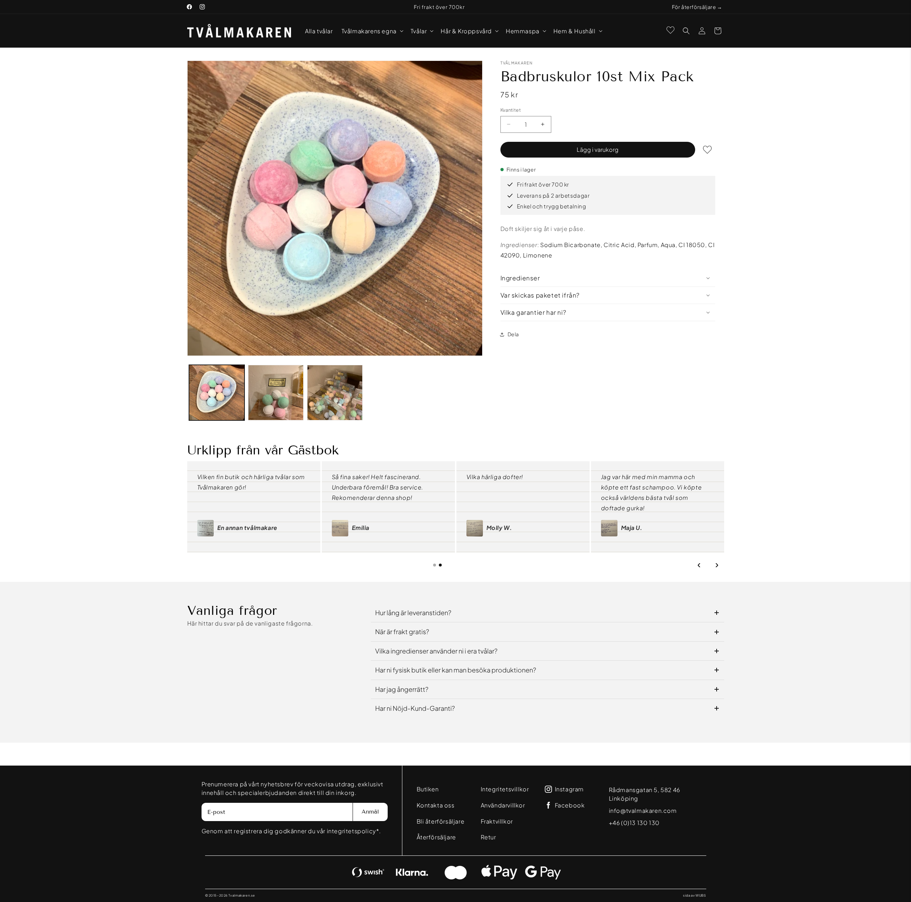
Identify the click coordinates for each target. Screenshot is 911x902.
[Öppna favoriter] (670, 30)
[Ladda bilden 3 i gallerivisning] (335, 392)
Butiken (428, 789)
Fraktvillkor (497, 821)
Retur (488, 837)
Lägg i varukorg (598, 149)
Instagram (569, 789)
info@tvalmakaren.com (643, 810)
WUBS (701, 895)
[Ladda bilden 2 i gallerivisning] (276, 392)
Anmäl (370, 811)
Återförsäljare (436, 837)
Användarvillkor (503, 805)
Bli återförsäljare (441, 821)
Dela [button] (513, 334)
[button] (371, 31)
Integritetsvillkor (505, 789)
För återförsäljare (694, 7)
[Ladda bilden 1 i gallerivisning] (216, 392)
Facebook (570, 805)
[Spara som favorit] (707, 150)
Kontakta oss (436, 805)
